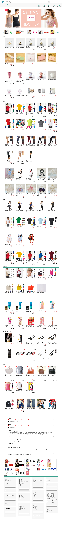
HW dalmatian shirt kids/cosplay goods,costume (41, 211)
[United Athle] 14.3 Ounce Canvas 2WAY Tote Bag (41, 277)
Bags (33, 479)
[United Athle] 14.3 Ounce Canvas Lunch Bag (20, 292)
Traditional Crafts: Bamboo (50, 488)
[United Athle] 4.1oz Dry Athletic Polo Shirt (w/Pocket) (51, 129)
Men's (20, 503)
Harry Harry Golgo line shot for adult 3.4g (9, 326)
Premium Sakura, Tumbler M (52, 94)
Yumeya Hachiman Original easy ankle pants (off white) (30, 408)
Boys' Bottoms (21, 485)
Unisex (6, 489)
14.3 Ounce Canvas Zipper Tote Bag (30, 292)
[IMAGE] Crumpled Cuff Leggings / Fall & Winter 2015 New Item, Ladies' (8, 161)
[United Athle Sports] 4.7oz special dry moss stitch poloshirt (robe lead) (9, 113)
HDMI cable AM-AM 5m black (40, 343)
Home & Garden (48, 507)
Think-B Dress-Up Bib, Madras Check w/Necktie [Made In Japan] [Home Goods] (19, 194)
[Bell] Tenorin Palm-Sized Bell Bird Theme (41, 47)
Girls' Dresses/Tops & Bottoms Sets (23, 482)
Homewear (6, 501)
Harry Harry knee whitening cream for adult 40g (52, 310)
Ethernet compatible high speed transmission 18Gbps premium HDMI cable (52, 343)
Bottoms (47, 479)
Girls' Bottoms (21, 480)
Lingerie (6, 498)
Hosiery (6, 503)
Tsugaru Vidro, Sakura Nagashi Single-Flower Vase (20, 95)
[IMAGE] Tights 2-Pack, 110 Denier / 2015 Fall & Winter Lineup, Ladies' (41, 145)
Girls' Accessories (22, 483)
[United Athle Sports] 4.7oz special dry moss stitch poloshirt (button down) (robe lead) (30, 113)
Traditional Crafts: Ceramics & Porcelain (51, 487)
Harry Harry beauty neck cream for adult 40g (41, 310)
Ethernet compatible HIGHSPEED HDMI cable (30, 343)
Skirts (6, 481)
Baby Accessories (8, 510)
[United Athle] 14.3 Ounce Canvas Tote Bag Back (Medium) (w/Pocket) (52, 277)
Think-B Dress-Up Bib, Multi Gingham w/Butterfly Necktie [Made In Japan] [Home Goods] (41, 194)
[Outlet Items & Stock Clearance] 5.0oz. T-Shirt (19, 391)
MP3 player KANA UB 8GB (30, 358)
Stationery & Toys (49, 510)
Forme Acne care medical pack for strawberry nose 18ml (30, 326)
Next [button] (58, 32)
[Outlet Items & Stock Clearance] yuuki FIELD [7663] (51, 375)
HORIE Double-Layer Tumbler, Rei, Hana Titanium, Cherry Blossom (20, 80)
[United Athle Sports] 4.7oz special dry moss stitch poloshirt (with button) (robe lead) (41, 113)
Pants (6, 482)
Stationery (34, 507)
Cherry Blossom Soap (40, 62)
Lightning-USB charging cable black (51, 358)
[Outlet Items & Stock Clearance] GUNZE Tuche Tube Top (9, 391)
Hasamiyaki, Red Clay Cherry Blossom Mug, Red (41, 79)
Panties (6, 497)
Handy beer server (8, 342)
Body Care (34, 494)
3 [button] (32, 29)
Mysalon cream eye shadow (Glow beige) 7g (52, 326)
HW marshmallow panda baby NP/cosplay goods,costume (19, 178)
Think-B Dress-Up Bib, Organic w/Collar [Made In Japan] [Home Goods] (52, 194)
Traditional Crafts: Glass (50, 494)
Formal (6, 485)
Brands (34, 497)
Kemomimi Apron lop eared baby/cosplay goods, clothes (9, 178)
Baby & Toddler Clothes (8, 509)
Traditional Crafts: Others (50, 496)
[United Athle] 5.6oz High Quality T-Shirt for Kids (9, 226)
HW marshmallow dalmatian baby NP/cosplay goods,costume (30, 178)
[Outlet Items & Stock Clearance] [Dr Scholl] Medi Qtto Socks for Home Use (30, 391)
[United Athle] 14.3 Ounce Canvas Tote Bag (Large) (9, 292)
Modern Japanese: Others (50, 504)
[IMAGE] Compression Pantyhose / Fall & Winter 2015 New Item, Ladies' (20, 161)
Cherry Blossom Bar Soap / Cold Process (52, 62)
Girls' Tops (20, 479)
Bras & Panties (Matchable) (9, 495)
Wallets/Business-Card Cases (37, 480)
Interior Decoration (35, 506)
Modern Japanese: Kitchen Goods (38, 514)
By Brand (34, 508)
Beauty (47, 509)
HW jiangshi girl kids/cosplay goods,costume (30, 211)
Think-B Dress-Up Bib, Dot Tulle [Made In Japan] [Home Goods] (9, 194)
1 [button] (29, 29)
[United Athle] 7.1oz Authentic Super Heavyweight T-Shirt (51, 261)
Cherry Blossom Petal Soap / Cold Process (31, 62)
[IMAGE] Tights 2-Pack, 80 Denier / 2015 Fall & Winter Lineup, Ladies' (30, 145)
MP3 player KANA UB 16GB (20, 358)
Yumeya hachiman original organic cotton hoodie (41, 408)
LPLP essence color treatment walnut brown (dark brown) (20, 311)
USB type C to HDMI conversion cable (8, 358)
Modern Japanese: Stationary (51, 502)
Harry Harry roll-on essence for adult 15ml (20, 326)
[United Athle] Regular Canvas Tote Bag (8, 278)
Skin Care (34, 492)
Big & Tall (20, 511)
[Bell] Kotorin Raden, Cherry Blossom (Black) (20, 47)
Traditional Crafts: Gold (50, 493)
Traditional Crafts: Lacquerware (51, 485)
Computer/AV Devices (36, 510)
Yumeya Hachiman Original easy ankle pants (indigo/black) (20, 409)
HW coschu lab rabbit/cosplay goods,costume (7, 244)
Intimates (6, 494)
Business (20, 507)
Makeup (34, 493)
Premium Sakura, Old (40, 94)
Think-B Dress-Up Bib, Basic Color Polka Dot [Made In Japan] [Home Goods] (41, 178)
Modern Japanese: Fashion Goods (50, 501)
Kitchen (47, 505)
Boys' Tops (20, 484)
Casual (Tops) (21, 505)
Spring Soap (17, 62)
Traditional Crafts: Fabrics (50, 492)
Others (6, 490)
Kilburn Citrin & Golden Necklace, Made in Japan (41, 292)
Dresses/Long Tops (8, 480)
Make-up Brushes (35, 498)
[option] (31, 18)
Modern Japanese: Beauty (50, 503)
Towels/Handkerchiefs (36, 509)
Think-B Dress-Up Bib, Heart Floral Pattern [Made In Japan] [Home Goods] (30, 194)
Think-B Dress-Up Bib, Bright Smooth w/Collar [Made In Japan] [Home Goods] (52, 178)
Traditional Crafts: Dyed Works (51, 491)
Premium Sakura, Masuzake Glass (30, 95)
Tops (6, 479)
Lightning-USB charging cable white (40, 358)
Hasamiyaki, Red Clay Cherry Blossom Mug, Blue (30, 79)
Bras (5, 496)
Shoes (20, 509)
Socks (6, 502)
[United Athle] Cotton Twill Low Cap (30, 278)
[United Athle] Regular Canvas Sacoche (19, 278)
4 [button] (33, 29)
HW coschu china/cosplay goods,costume (30, 243)
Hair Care (34, 495)
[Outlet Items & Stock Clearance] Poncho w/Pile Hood (9, 375)
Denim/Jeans (7, 483)
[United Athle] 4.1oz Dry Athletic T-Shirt (19, 128)
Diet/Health (34, 496)
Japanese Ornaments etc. (37, 511)
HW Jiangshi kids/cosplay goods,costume (20, 211)
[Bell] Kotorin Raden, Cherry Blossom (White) (9, 47)
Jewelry (34, 482)
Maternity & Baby (7, 508)
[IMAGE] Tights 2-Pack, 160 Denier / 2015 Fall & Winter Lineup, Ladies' (52, 145)
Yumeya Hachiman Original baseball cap (9, 408)
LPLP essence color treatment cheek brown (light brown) (9, 311)
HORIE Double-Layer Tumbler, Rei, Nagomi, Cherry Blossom (8, 80)
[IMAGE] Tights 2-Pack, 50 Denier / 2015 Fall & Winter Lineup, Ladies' (20, 145)
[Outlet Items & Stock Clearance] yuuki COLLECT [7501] (41, 375)
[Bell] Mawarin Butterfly (51, 46)
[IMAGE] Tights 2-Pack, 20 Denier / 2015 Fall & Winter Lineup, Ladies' (9, 145)
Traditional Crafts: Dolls (50, 495)
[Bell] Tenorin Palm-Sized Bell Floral (30, 47)
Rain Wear (34, 485)
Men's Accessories (36, 484)
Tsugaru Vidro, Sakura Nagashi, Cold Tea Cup (8, 95)
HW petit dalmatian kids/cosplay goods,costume (9, 211)
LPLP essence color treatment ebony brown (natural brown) (30, 311)
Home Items (34, 505)
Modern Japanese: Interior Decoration (37, 516)
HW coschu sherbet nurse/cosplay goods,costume (19, 244)
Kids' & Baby (48, 480)
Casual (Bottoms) (21, 506)
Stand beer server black (19, 342)
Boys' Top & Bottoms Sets (23, 486)
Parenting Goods (7, 514)
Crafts (48, 484)
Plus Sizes (6, 504)
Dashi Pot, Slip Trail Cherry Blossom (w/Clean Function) (52, 79)
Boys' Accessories (22, 487)
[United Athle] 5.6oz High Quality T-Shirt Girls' (52, 113)
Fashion (47, 508)
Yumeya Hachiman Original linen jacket (52, 408)
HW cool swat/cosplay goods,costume (51, 211)
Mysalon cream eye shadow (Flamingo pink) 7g (41, 326)
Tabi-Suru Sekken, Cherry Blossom (9, 63)
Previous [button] (3, 32)
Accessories (21, 510)
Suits (6, 484)
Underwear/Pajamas (22, 508)
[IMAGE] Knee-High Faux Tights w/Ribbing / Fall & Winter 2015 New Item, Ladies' (30, 161)
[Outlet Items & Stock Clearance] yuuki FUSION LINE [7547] (30, 375)
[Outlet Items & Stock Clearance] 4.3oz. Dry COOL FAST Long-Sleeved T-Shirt (20, 375)
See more (52, 415)
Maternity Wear (7, 511)
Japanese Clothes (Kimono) (9, 488)
